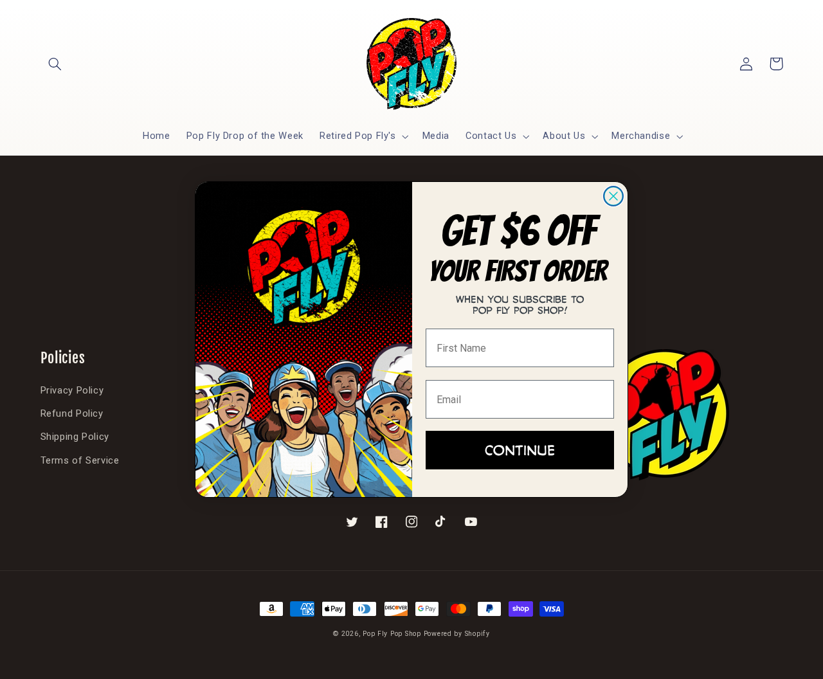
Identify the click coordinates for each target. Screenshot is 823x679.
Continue (520, 450)
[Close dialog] (613, 196)
